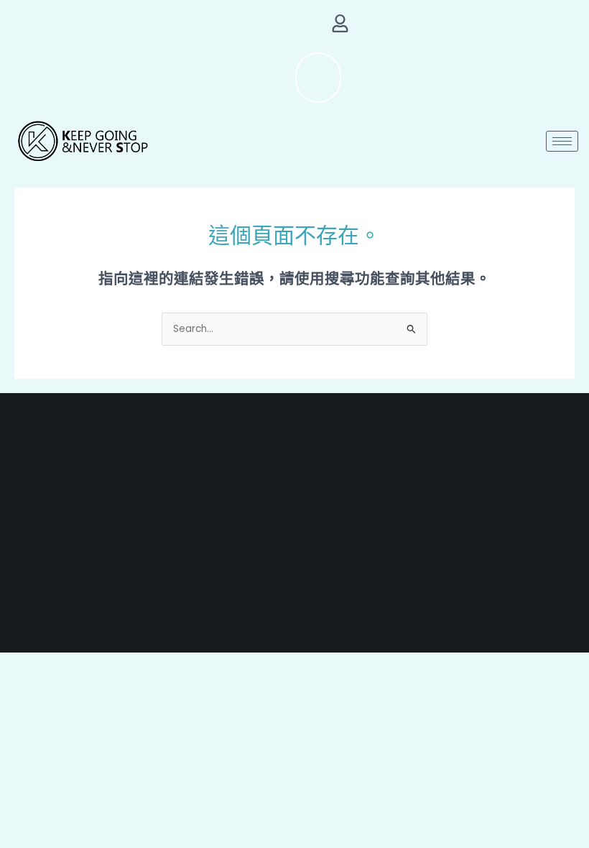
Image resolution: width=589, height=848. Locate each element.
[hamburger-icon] (562, 141)
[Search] (291, 77)
